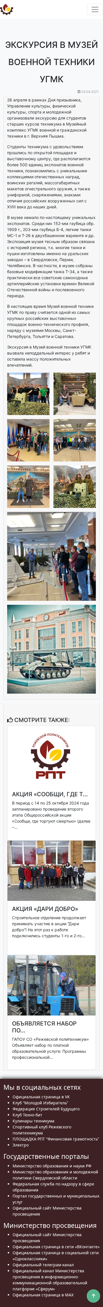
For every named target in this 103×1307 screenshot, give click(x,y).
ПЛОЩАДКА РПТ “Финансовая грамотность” (56, 1139)
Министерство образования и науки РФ (52, 1166)
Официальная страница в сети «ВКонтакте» (56, 1246)
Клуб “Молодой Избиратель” (40, 1103)
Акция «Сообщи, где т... (50, 794)
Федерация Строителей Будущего (46, 1109)
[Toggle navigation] (95, 9)
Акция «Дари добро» (45, 908)
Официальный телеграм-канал (43, 1264)
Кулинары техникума (33, 1121)
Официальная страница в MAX (43, 1295)
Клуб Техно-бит (27, 1115)
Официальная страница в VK (41, 1096)
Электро (21, 1145)
